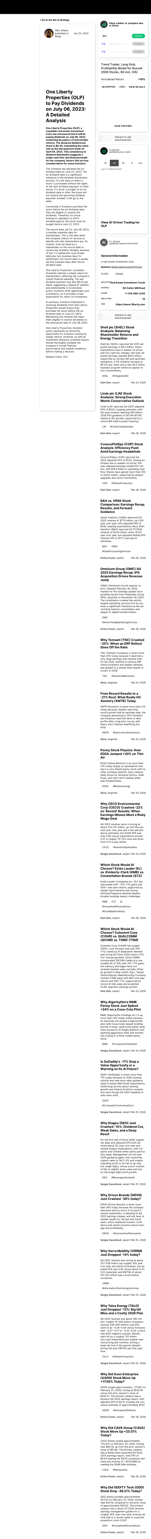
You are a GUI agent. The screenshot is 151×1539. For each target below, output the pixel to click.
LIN (104, 426)
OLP (76, 128)
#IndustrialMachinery (123, 675)
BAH (104, 546)
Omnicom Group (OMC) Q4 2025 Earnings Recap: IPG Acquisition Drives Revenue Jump (121, 574)
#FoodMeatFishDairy (113, 911)
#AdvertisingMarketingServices (119, 622)
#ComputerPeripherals (124, 1043)
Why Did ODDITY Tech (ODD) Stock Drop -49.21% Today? (122, 1489)
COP (104, 483)
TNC (104, 675)
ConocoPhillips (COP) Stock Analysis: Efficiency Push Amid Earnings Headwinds (121, 447)
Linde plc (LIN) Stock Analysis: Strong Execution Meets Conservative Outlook (122, 397)
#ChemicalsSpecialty (121, 426)
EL (121, 901)
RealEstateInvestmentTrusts (126, 266)
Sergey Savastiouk (110, 853)
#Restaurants (120, 1469)
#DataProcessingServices (116, 551)
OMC (105, 617)
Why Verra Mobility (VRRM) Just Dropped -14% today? (121, 1252)
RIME (105, 1043)
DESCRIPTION (108, 87)
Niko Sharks (61, 30)
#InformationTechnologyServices (120, 1288)
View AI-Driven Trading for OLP (120, 224)
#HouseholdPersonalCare (116, 906)
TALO (105, 1356)
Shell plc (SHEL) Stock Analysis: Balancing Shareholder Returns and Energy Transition (119, 332)
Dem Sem (105, 382)
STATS (122, 87)
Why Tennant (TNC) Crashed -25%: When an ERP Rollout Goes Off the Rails (122, 643)
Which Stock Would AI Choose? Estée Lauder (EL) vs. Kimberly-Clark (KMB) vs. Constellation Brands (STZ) (122, 870)
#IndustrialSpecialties (125, 847)
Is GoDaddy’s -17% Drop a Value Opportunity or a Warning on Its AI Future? (119, 1065)
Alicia (103, 682)
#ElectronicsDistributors (126, 732)
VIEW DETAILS (137, 87)
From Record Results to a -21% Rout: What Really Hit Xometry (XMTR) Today (120, 697)
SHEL (105, 375)
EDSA (105, 786)
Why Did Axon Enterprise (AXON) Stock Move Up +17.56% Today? (119, 1377)
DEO (104, 1177)
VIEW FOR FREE (123, 126)
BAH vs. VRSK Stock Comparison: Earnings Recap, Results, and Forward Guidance (122, 506)
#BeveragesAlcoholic (123, 1177)
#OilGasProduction (121, 483)
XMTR (105, 732)
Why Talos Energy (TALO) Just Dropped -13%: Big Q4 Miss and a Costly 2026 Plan (121, 1309)
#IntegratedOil (120, 375)
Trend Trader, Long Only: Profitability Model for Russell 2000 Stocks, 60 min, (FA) (121, 68)
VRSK (114, 546)
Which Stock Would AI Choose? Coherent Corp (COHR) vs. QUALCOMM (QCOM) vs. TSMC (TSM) (119, 934)
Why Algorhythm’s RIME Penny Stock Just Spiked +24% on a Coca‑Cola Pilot (120, 1005)
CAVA (105, 1469)
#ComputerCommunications (118, 1105)
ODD (104, 1525)
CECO (105, 847)
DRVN (105, 1233)
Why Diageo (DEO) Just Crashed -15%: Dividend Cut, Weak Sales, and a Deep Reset (122, 1128)
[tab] (105, 163)
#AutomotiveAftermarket (127, 1233)
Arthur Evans (107, 557)
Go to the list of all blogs (55, 19)
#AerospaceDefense (124, 1410)
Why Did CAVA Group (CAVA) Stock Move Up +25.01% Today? (122, 1431)
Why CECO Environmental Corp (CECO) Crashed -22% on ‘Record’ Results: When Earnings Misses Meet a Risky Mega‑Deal (123, 811)
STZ (113, 901)
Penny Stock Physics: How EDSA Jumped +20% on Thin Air (121, 753)
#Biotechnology (121, 786)
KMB (104, 901)
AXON (105, 1410)
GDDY (105, 1100)
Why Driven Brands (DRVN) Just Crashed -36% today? (121, 1197)
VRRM (105, 1283)
